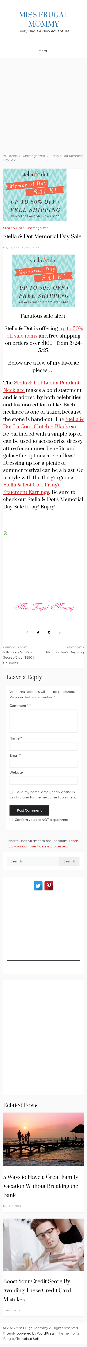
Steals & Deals (13, 228)
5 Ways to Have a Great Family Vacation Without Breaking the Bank (40, 1186)
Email (15, 755)
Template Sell (27, 1339)
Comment (19, 706)
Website (16, 772)
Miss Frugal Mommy (43, 20)
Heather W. (32, 247)
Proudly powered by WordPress (29, 1333)
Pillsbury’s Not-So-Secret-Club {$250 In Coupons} (19, 657)
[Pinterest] (49, 886)
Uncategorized (38, 228)
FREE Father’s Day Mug (65, 652)
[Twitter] (38, 886)
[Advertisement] (43, 103)
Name (16, 738)
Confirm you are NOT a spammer (41, 820)
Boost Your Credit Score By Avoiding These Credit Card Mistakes (37, 1290)
